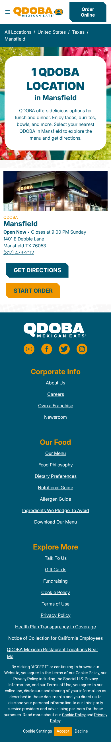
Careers (55, 394)
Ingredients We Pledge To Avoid (55, 510)
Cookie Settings (37, 731)
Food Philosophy (55, 465)
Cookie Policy (55, 592)
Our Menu (55, 453)
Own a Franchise (55, 405)
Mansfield (20, 223)
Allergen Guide (55, 499)
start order (33, 290)
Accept (63, 731)
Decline (81, 731)
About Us (55, 383)
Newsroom (55, 417)
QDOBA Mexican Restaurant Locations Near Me (52, 653)
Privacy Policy (56, 615)
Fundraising (55, 581)
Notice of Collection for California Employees (55, 638)
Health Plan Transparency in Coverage (55, 626)
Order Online (88, 12)
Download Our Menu (55, 522)
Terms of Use (55, 604)
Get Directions (37, 270)
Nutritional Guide (55, 487)
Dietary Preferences (56, 476)
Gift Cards (55, 569)
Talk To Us (56, 558)
